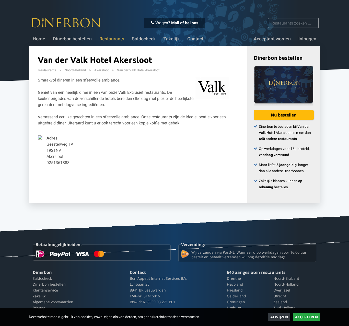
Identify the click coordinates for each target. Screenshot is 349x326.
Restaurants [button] (111, 38)
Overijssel (281, 290)
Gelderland (236, 296)
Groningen (236, 301)
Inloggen (307, 38)
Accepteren (306, 317)
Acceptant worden (272, 38)
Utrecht (279, 296)
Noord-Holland (75, 70)
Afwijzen (279, 317)
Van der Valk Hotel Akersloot (138, 70)
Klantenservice (45, 290)
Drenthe (234, 278)
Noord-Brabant (286, 278)
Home (39, 38)
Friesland (235, 290)
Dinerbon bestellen (72, 38)
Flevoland (235, 284)
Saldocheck (144, 38)
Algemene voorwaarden (53, 301)
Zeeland (280, 301)
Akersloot (101, 70)
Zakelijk (171, 38)
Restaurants (47, 70)
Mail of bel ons (184, 22)
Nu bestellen (284, 115)
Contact (195, 38)
